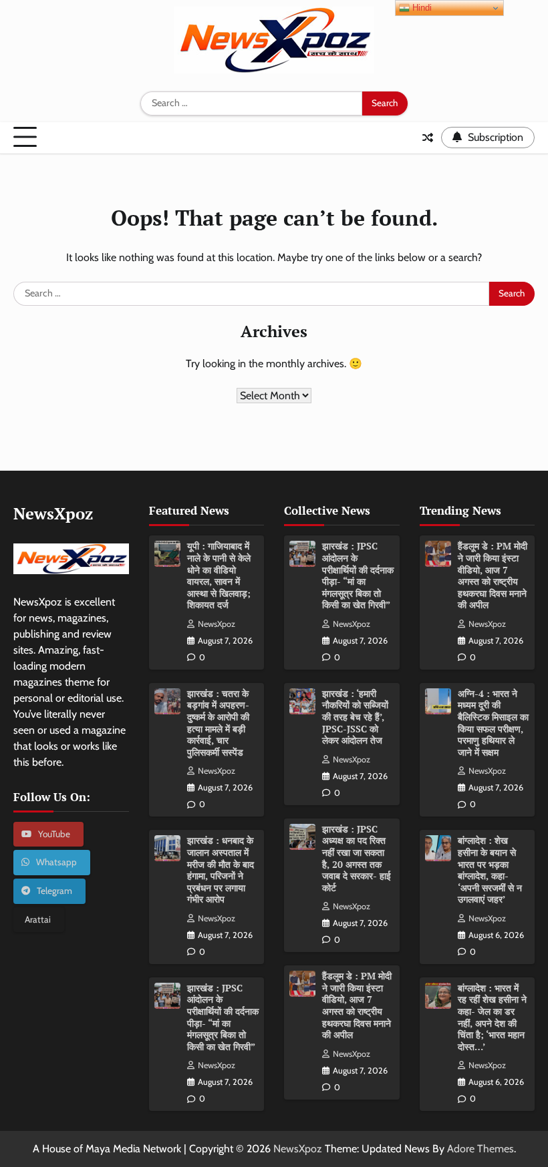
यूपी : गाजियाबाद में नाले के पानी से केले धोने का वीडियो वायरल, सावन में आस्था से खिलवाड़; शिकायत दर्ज (219, 575)
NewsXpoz (216, 624)
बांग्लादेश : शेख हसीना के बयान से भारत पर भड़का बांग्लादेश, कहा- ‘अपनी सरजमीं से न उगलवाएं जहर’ (490, 870)
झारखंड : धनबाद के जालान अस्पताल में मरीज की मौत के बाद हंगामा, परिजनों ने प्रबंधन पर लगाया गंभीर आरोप (220, 870)
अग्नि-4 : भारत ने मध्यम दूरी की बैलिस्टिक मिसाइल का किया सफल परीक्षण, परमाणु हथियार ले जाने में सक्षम (493, 723)
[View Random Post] (428, 138)
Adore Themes (480, 1148)
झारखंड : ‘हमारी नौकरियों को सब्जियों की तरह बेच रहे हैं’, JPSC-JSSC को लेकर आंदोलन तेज (355, 717)
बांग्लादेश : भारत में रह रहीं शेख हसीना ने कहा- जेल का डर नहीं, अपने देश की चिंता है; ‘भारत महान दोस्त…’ (492, 1017)
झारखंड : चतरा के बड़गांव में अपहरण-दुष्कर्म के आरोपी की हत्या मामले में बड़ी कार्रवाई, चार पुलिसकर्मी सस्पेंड (218, 723)
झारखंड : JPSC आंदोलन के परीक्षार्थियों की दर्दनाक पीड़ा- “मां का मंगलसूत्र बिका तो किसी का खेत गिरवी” (223, 1017)
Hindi (421, 8)
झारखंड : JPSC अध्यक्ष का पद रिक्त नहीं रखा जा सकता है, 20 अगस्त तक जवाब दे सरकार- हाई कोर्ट (356, 858)
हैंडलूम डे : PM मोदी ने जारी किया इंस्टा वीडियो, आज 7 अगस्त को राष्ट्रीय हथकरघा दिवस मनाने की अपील (357, 1005)
